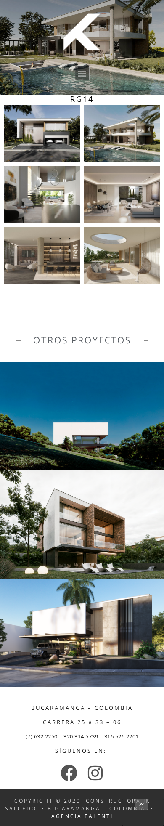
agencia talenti (82, 816)
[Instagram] (95, 773)
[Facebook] (69, 773)
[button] (82, 73)
